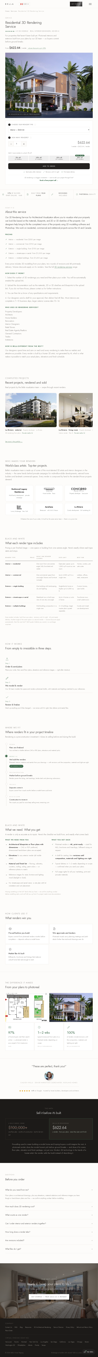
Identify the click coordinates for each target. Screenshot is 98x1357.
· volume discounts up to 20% (36, 48)
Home (7, 11)
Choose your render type (22, 125)
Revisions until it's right (52, 172)
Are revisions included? (14, 1240)
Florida (37, 1345)
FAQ (16, 1327)
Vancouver (8, 1342)
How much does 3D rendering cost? (20, 1206)
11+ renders (59, 158)
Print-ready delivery (69, 172)
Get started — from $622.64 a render (48, 1297)
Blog (21, 1327)
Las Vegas (71, 1342)
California (63, 1342)
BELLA (9, 4)
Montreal (24, 1342)
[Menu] (90, 4)
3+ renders (18, 158)
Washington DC (10, 1345)
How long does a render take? (17, 1231)
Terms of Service (58, 1327)
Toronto (16, 1342)
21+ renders (80, 158)
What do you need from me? (17, 1189)
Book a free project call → (49, 180)
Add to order (49, 166)
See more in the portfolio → (13, 441)
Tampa (44, 1345)
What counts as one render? (16, 1214)
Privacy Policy (70, 1327)
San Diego (54, 1342)
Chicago (79, 1342)
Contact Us (8, 1327)
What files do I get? (13, 1248)
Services (14, 11)
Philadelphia (21, 1345)
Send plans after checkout (33, 172)
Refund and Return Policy (84, 1327)
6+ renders (38, 158)
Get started (76, 4)
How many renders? (20, 138)
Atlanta (30, 1345)
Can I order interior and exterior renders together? (25, 1223)
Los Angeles (44, 1342)
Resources (28, 1327)
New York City (33, 1342)
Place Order (9, 1331)
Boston (87, 1342)
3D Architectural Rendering (42, 1327)
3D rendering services (63, 267)
